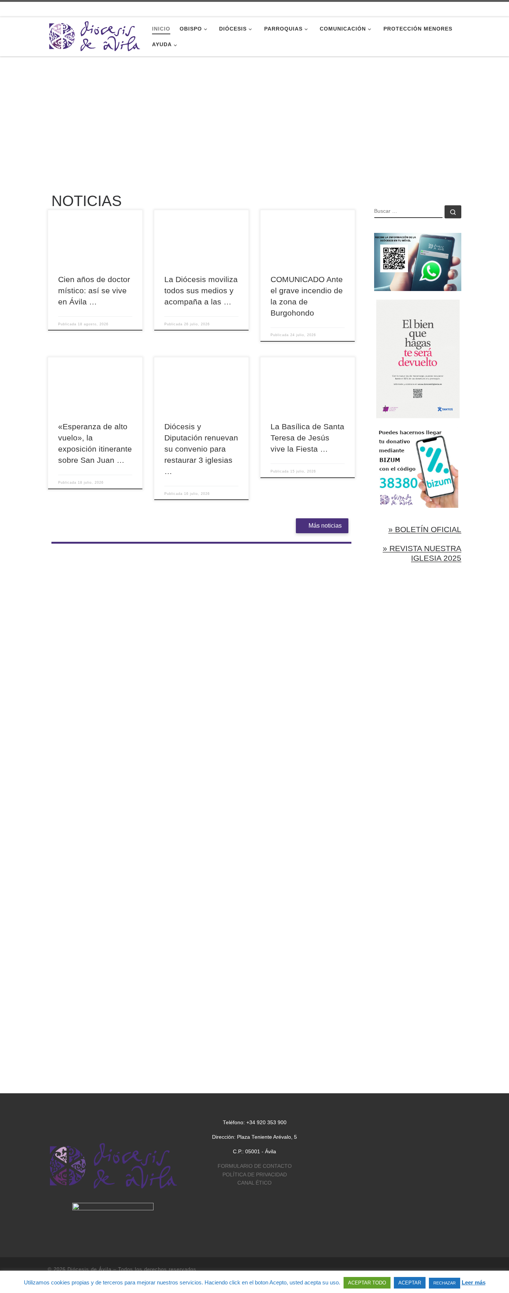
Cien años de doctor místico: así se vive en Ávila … (94, 290)
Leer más (474, 1282)
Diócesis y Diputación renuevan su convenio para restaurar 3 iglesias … (201, 449)
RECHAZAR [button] (444, 1283)
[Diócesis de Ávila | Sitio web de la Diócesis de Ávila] (94, 35)
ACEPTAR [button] (409, 1283)
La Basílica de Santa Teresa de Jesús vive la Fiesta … (307, 437)
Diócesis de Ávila (89, 1269)
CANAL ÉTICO (254, 1183)
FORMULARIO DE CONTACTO (255, 1166)
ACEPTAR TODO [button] (367, 1283)
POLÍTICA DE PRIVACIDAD (254, 1174)
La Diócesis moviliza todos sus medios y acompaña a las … (201, 290)
